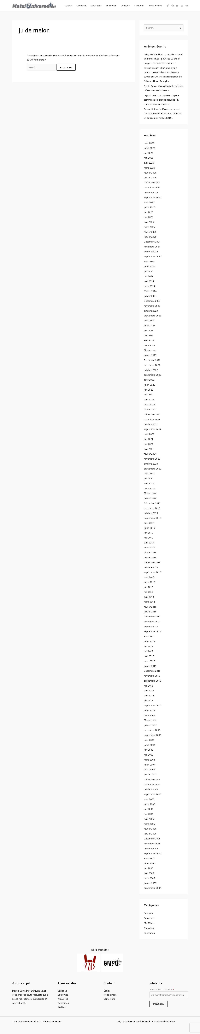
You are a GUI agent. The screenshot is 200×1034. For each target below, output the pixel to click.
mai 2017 (148, 651)
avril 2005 (149, 873)
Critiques (125, 5)
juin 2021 (148, 438)
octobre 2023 (151, 310)
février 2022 (150, 409)
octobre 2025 (151, 192)
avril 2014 (149, 695)
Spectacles (96, 5)
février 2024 (150, 291)
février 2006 (150, 828)
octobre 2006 (151, 789)
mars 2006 (149, 823)
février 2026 (150, 172)
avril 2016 (149, 690)
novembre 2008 (152, 730)
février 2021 (150, 453)
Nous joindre (155, 5)
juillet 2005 (149, 863)
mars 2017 (149, 661)
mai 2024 (148, 276)
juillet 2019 (149, 527)
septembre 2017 (152, 631)
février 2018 (150, 606)
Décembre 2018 (152, 562)
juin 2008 (148, 749)
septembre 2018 (152, 572)
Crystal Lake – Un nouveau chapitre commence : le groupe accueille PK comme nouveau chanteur (161, 100)
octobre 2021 (151, 424)
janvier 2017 (150, 665)
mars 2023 (149, 345)
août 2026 (149, 142)
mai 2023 (148, 335)
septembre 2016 (152, 680)
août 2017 (149, 636)
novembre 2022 (152, 365)
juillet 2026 (149, 147)
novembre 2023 (152, 305)
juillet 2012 (149, 710)
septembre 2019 (152, 517)
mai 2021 (148, 443)
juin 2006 (148, 808)
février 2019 (150, 552)
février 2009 (150, 720)
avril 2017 (149, 656)
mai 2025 (148, 216)
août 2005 (149, 858)
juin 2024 (148, 271)
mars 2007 (149, 769)
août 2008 (149, 739)
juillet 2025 (149, 207)
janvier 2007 (150, 774)
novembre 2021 (152, 419)
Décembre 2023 (152, 300)
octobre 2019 (151, 512)
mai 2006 (148, 813)
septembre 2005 (152, 853)
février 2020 (150, 493)
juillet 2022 (149, 384)
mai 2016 (148, 685)
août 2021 (149, 434)
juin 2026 (148, 152)
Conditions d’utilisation (163, 1021)
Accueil (68, 5)
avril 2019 (149, 542)
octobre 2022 (151, 369)
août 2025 (149, 202)
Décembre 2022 (152, 360)
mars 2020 (149, 488)
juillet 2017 (149, 641)
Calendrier (139, 5)
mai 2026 (148, 157)
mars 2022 (149, 404)
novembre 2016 (152, 675)
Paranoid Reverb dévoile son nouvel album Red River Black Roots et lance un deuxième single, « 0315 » (162, 113)
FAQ (119, 1021)
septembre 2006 (152, 794)
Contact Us (109, 998)
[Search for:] (42, 67)
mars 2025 (149, 226)
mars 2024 (149, 286)
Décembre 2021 (152, 414)
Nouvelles (81, 5)
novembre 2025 (152, 187)
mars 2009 (149, 715)
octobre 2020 (151, 463)
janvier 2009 (150, 725)
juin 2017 (148, 646)
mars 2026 (149, 167)
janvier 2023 (150, 355)
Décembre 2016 (152, 670)
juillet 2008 (149, 744)
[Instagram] (182, 6)
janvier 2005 (150, 883)
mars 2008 (149, 759)
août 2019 (149, 522)
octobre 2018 (151, 567)
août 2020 (149, 473)
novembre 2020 (152, 458)
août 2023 (149, 320)
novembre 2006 (152, 784)
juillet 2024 (149, 266)
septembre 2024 (152, 256)
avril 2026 (149, 162)
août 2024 (149, 261)
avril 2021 (149, 448)
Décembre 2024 (152, 241)
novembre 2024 (152, 246)
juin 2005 (148, 868)
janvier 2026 (150, 177)
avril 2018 (149, 596)
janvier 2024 (150, 295)
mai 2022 (148, 394)
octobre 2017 (151, 626)
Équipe (107, 990)
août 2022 (149, 379)
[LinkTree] (168, 6)
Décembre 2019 (152, 503)
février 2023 (150, 350)
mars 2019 (149, 547)
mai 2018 (148, 591)
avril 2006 (149, 818)
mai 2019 (148, 537)
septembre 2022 (152, 374)
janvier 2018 (150, 611)
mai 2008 (148, 754)
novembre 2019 (152, 508)
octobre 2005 (151, 848)
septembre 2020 (152, 468)
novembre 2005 (152, 843)
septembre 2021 (152, 429)
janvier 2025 (150, 236)
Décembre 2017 (152, 616)
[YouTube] (187, 6)
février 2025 (150, 231)
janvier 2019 (150, 557)
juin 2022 (148, 389)
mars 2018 (149, 601)
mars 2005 (149, 878)
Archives (62, 1006)
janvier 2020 (150, 498)
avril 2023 (149, 340)
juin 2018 (148, 587)
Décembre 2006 (152, 779)
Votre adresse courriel (161, 989)
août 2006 (149, 799)
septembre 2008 (152, 734)
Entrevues (111, 5)
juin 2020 (148, 478)
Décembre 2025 (152, 182)
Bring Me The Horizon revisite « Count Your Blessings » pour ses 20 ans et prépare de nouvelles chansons (163, 58)
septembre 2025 (152, 197)
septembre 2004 (152, 887)
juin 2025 (148, 212)
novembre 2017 (152, 621)
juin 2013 (148, 700)
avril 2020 (149, 483)
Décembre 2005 (152, 838)
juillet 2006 (149, 804)
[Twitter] (177, 6)
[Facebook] (172, 6)
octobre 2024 (151, 251)
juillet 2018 (149, 582)
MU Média (149, 922)
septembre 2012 (152, 705)
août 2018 (149, 577)
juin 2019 (148, 532)
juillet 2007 (149, 764)
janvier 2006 (150, 833)
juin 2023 (148, 330)
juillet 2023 (149, 325)
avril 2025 (149, 221)
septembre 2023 (152, 315)
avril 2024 (149, 281)
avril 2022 (149, 399)
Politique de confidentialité (136, 1021)
